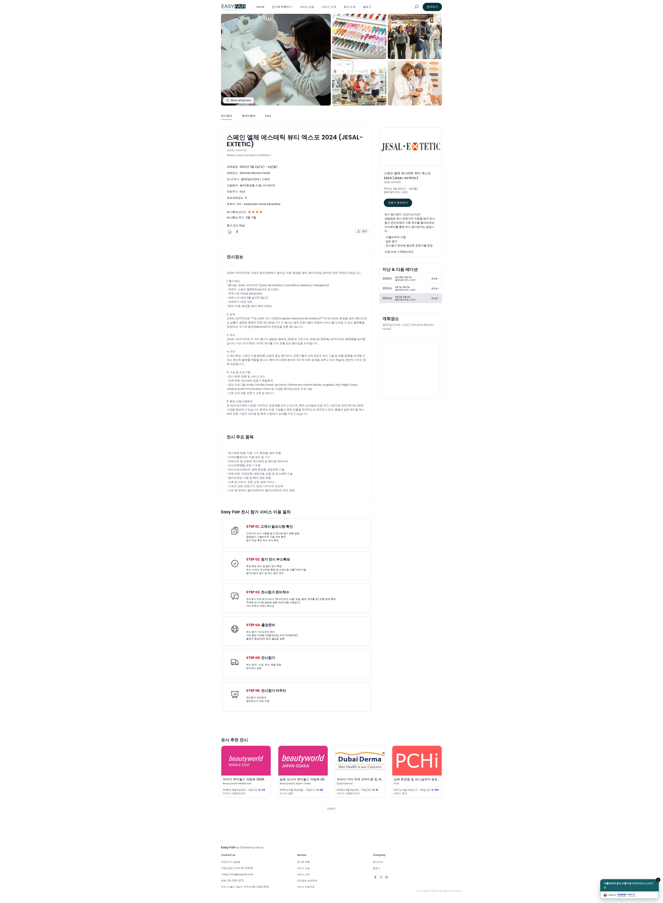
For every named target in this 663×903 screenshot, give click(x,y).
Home (260, 7)
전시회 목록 (303, 862)
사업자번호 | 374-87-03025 (237, 868)
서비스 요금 (307, 7)
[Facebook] (375, 877)
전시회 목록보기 (282, 7)
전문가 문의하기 (398, 203)
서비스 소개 (329, 7)
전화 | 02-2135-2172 (232, 880)
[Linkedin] (386, 877)
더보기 (331, 809)
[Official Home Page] (230, 232)
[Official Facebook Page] (237, 232)
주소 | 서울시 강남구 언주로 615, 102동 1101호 (245, 886)
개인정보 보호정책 (307, 880)
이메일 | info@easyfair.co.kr (237, 874)
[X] (381, 877)
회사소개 (378, 862)
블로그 (367, 7)
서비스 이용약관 (306, 886)
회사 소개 (349, 7)
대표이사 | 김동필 (230, 862)
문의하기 (432, 7)
